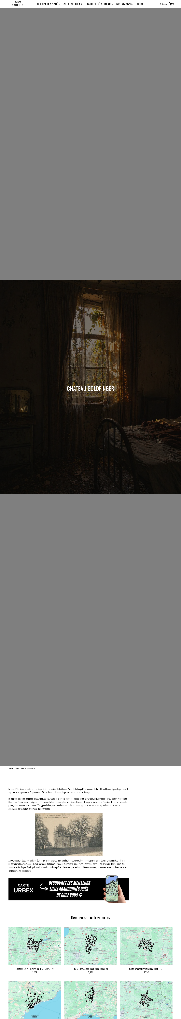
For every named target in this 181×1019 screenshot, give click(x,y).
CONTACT (140, 4)
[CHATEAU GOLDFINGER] (68, 902)
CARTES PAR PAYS (124, 4)
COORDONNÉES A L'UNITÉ (47, 4)
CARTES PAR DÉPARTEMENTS (99, 4)
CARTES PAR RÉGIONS (72, 4)
